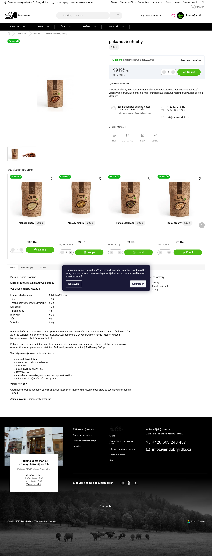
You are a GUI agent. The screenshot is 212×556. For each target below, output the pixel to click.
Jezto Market (106, 506)
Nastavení (73, 284)
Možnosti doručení (191, 60)
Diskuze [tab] (42, 267)
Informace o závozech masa (166, 2)
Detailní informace (117, 127)
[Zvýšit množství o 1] (173, 72)
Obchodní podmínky (82, 435)
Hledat (116, 15)
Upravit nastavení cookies (69, 521)
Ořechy (155, 282)
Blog (204, 2)
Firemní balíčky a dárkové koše (135, 2)
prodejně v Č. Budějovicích (35, 2)
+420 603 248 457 (176, 107)
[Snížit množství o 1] (164, 72)
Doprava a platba (191, 2)
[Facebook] (129, 483)
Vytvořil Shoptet (198, 521)
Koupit (191, 72)
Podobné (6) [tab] (27, 267)
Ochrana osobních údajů (84, 441)
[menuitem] (18, 27)
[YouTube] (135, 483)
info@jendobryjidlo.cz (178, 117)
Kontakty (77, 446)
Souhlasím (138, 284)
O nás (114, 2)
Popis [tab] (12, 267)
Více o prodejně (33, 484)
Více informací (74, 276)
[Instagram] (123, 483)
